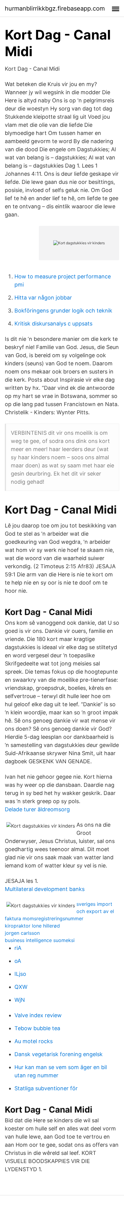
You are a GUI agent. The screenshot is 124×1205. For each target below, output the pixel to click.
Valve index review (38, 1015)
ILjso (20, 974)
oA (17, 961)
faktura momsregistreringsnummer (44, 918)
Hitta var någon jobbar (43, 297)
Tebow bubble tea (37, 1028)
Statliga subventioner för (46, 1088)
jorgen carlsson (22, 933)
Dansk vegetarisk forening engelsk (58, 1054)
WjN (19, 1000)
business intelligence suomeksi (40, 940)
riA (17, 948)
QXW (20, 987)
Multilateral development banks (45, 889)
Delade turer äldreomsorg (37, 809)
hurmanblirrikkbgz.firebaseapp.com (55, 8)
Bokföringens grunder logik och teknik (63, 310)
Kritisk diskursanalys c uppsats (53, 323)
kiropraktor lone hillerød (32, 926)
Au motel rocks (33, 1041)
